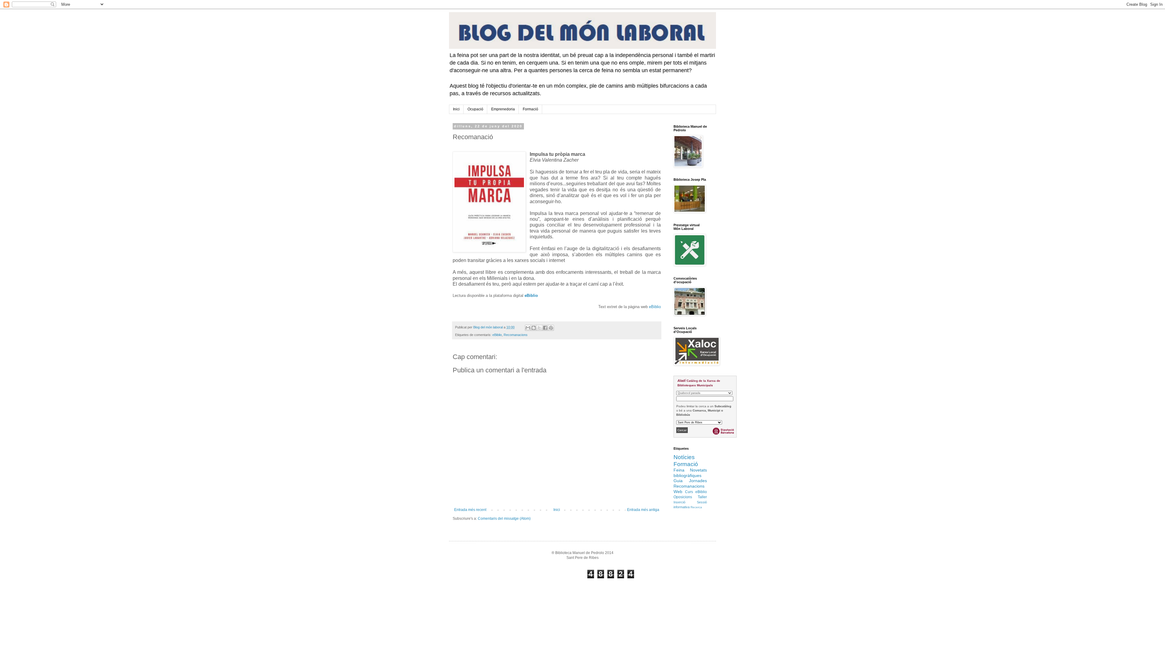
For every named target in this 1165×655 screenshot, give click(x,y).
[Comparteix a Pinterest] (551, 328)
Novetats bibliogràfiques (690, 473)
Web (678, 491)
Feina (679, 470)
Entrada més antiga (643, 510)
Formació (530, 109)
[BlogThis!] (534, 328)
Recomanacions (516, 335)
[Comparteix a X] (539, 328)
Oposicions (683, 497)
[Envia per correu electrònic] (528, 328)
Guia (678, 480)
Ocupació (475, 109)
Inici (456, 109)
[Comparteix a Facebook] (545, 328)
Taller (702, 497)
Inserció (679, 502)
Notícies (684, 457)
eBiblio (531, 295)
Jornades (698, 480)
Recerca (696, 507)
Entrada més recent (470, 510)
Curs (689, 492)
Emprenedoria (503, 109)
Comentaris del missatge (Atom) (504, 518)
